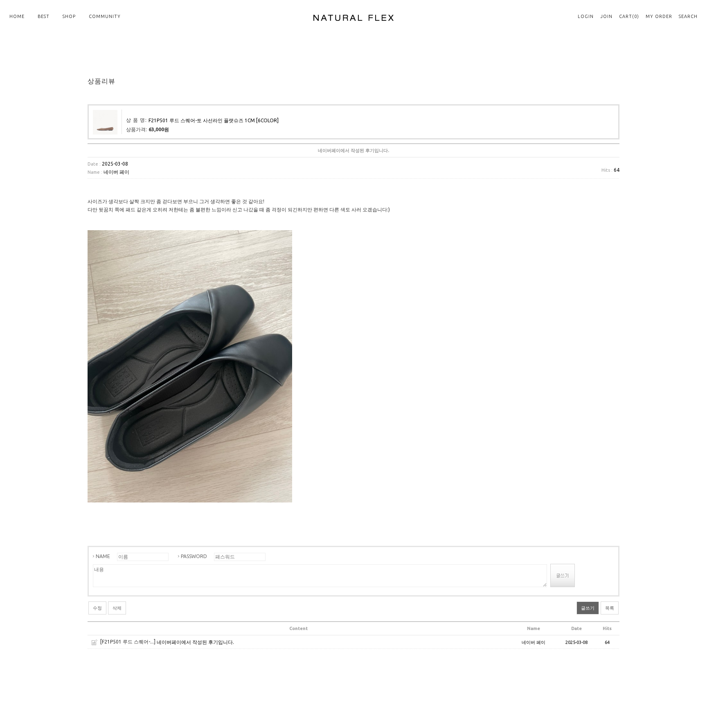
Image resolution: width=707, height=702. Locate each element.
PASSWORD (194, 556)
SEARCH (688, 16)
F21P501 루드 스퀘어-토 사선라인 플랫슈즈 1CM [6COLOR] (214, 120)
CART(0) (629, 16)
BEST (44, 16)
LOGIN (586, 16)
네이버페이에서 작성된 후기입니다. (195, 642)
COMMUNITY (105, 16)
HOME (17, 16)
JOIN (606, 16)
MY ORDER (659, 16)
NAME (103, 556)
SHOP (69, 16)
